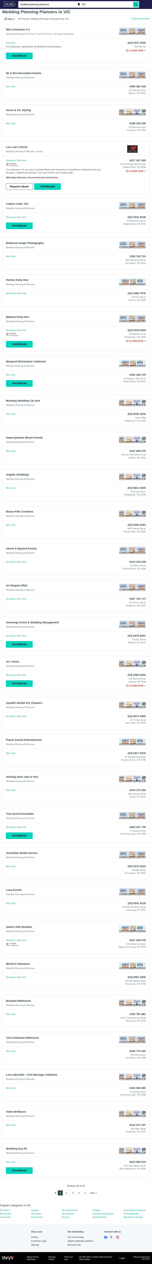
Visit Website (19, 56)
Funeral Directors (44, 34)
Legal (122, 1258)
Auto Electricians (70, 1210)
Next (92, 1193)
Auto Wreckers (100, 1217)
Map (10, 19)
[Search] (135, 4)
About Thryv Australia (33, 1258)
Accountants (68, 1213)
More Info (10, 43)
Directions (11, 160)
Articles (34, 1237)
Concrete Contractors (103, 1213)
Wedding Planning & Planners (20, 34)
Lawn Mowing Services (135, 1210)
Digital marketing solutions (80, 1241)
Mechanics (36, 1213)
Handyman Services (133, 1217)
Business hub (74, 1245)
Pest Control (37, 1217)
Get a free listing (76, 1237)
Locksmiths (5, 1217)
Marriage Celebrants (64, 34)
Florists (39, 151)
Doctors (65, 1217)
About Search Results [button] (141, 19)
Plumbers (4, 1210)
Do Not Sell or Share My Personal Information (95, 1258)
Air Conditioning (131, 1213)
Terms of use (68, 1258)
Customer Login (39, 1241)
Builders (96, 1210)
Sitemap (35, 1245)
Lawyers (35, 1210)
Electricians (5, 1213)
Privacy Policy (52, 1258)
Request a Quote (19, 186)
